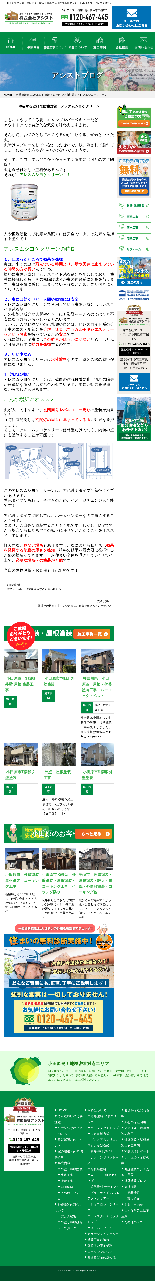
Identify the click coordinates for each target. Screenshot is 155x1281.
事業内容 (33, 43)
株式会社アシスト (67, 1270)
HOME (11, 43)
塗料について (97, 1110)
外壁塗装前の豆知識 (102, 1257)
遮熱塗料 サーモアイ (105, 1186)
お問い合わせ (144, 43)
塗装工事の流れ (55, 43)
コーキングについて (102, 1251)
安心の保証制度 (135, 1122)
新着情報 (133, 1192)
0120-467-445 (136, 344)
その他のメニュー (136, 1222)
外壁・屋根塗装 (72, 1169)
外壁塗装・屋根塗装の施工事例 (100, 43)
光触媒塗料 (98, 1169)
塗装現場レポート (136, 1151)
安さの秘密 (68, 1216)
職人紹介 (133, 1198)
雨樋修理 (67, 1187)
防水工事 (67, 1175)
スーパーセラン (102, 1227)
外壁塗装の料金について (77, 43)
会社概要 (122, 43)
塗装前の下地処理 (100, 1245)
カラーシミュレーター (103, 1233)
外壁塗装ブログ (135, 1180)
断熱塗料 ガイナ (102, 1151)
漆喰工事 (67, 1181)
